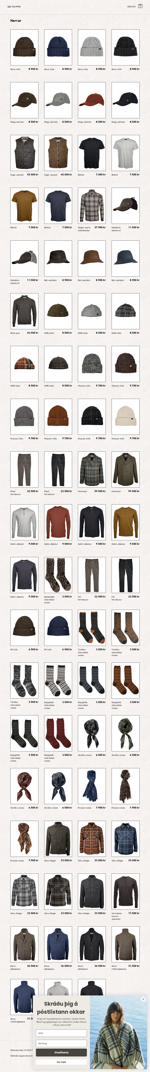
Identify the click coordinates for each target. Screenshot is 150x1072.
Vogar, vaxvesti (16, 174)
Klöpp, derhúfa (17, 122)
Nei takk (61, 1062)
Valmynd (16, 6)
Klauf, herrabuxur (15, 492)
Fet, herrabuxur (83, 598)
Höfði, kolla (49, 333)
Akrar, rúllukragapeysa (119, 967)
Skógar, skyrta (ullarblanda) (84, 229)
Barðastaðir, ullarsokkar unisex (49, 600)
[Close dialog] (143, 999)
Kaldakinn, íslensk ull (116, 229)
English (131, 6)
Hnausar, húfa (84, 385)
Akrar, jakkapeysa (15, 967)
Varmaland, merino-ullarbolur (117, 916)
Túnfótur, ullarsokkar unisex (83, 652)
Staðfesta (61, 1052)
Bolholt (81, 174)
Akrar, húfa (15, 69)
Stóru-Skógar (50, 860)
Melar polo (15, 333)
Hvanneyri (82, 491)
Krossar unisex (84, 807)
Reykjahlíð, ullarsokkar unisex (49, 705)
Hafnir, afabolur (17, 544)
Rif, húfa (14, 649)
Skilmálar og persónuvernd (22, 1055)
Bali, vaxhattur (50, 280)
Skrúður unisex (85, 755)
